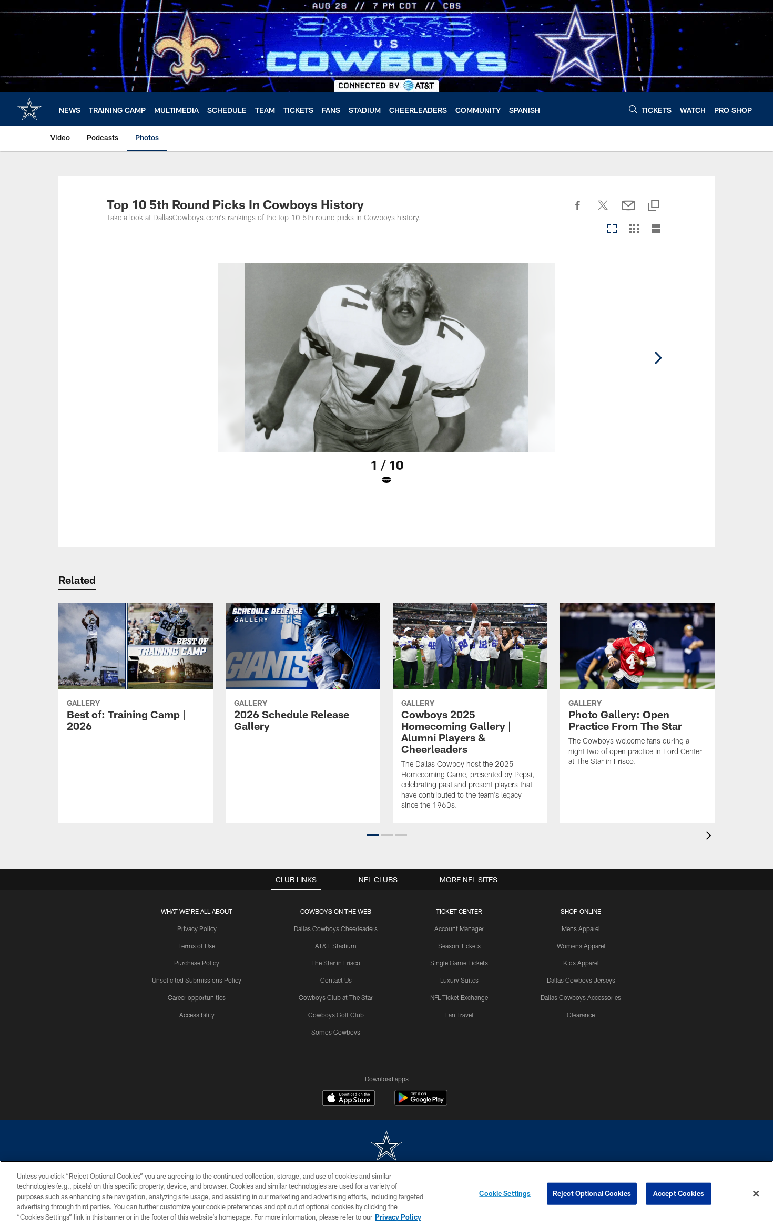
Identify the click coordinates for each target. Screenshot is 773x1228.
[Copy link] (653, 206)
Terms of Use (196, 946)
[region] (386, 1194)
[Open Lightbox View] (386, 381)
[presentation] (710, 836)
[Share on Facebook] (577, 211)
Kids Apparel (581, 962)
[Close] (756, 1193)
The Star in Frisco (335, 962)
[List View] (655, 229)
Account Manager (459, 928)
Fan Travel (459, 1014)
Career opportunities (197, 997)
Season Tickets (459, 946)
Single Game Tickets (459, 962)
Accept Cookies (678, 1193)
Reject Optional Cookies (592, 1193)
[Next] (658, 358)
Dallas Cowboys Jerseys (581, 980)
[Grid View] (634, 229)
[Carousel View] (612, 229)
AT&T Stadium (336, 946)
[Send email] (628, 211)
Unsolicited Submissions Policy (196, 980)
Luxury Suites (459, 980)
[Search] (633, 109)
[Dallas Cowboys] (386, 1147)
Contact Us (336, 980)
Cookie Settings (505, 1193)
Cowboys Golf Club (336, 1014)
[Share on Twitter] (603, 211)
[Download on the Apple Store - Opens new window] (348, 1099)
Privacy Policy (197, 928)
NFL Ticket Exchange (459, 997)
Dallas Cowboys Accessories (581, 997)
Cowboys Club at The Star (336, 997)
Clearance (581, 1014)
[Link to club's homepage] (29, 108)
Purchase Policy (196, 962)
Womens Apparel (581, 946)
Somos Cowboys (335, 1032)
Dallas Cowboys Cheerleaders (336, 928)
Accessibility (197, 1014)
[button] (372, 835)
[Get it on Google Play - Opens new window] (421, 1103)
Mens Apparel (581, 928)
